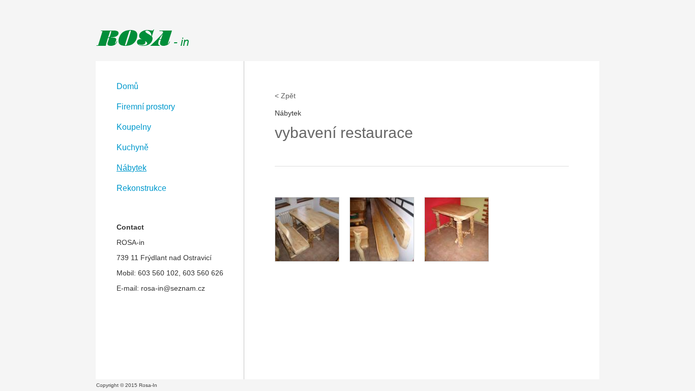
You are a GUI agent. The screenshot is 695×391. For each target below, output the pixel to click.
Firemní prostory (146, 106)
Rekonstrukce (141, 188)
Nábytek (132, 167)
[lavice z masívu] (382, 229)
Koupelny (134, 127)
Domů (127, 86)
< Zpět (285, 96)
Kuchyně (133, 147)
